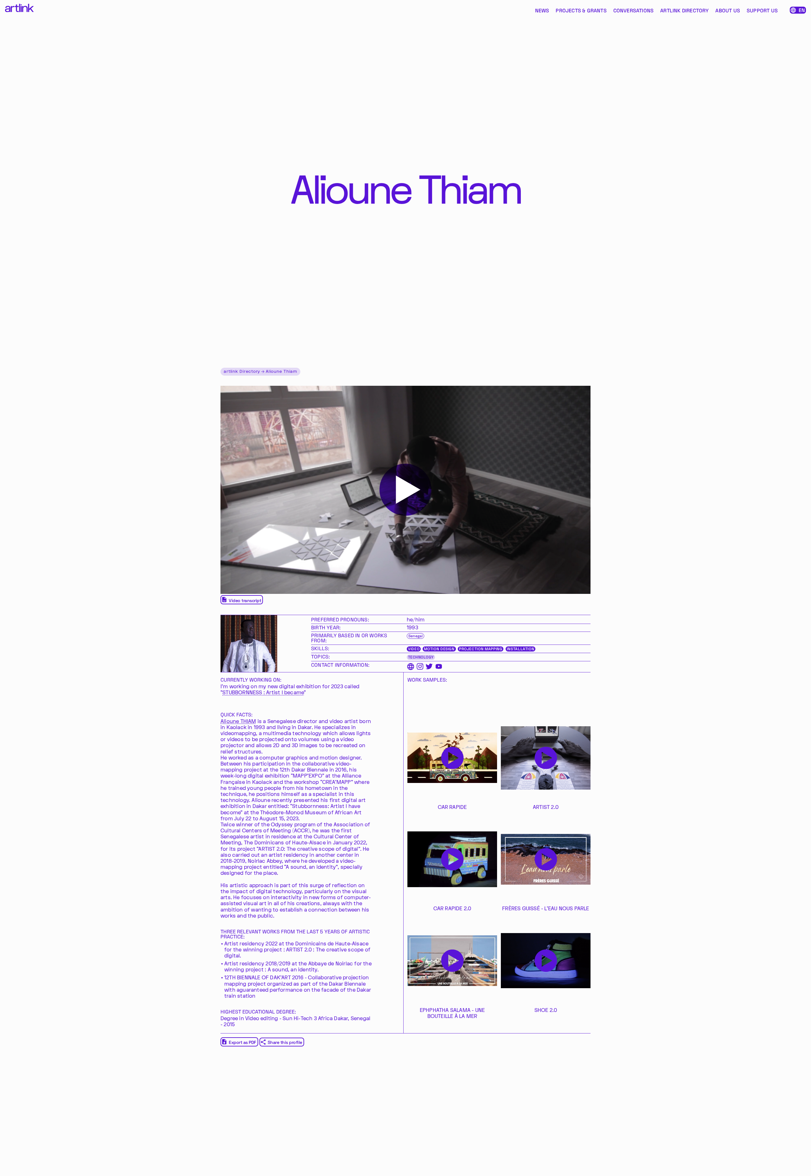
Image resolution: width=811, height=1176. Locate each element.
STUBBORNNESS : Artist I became (263, 693)
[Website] (411, 667)
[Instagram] (420, 667)
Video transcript (245, 600)
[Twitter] (429, 667)
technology (421, 657)
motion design (439, 649)
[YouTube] (439, 667)
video (413, 649)
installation (520, 649)
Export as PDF (242, 1042)
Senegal (415, 636)
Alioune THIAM (238, 721)
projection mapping (480, 649)
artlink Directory (242, 372)
